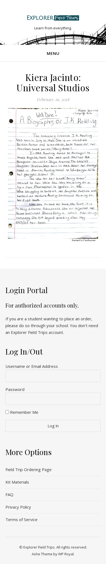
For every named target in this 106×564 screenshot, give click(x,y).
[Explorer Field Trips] (53, 18)
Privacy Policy (18, 507)
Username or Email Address (31, 366)
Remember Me (23, 412)
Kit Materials (17, 482)
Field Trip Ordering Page (28, 469)
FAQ (9, 494)
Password (14, 389)
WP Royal (66, 554)
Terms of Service (21, 519)
